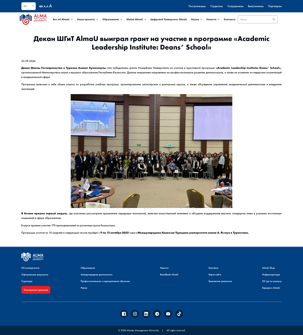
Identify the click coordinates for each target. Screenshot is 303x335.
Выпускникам (256, 6)
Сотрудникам (235, 6)
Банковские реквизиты (220, 281)
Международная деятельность (96, 274)
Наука (195, 19)
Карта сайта (215, 274)
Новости (211, 19)
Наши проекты (86, 19)
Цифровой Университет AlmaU (168, 19)
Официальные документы (34, 274)
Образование (110, 19)
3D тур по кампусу (272, 281)
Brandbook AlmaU (169, 274)
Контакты (229, 19)
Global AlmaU (134, 19)
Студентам (216, 6)
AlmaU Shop (268, 268)
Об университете (30, 268)
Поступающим (197, 6)
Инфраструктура (271, 274)
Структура (26, 281)
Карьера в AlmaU (271, 287)
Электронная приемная (36, 290)
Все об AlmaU (61, 19)
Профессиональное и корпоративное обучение (105, 281)
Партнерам (275, 6)
